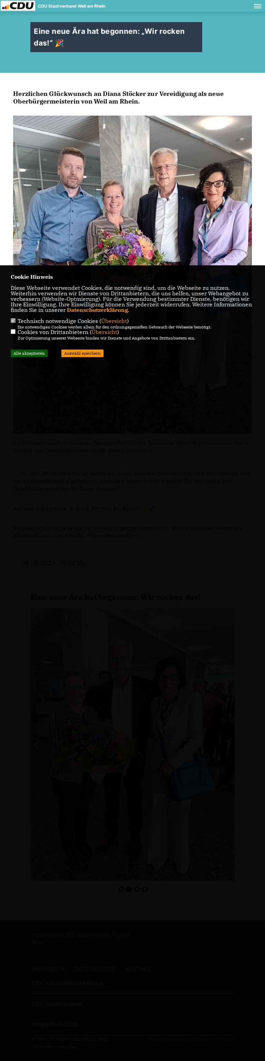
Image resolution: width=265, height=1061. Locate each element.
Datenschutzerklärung (97, 309)
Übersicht (114, 320)
